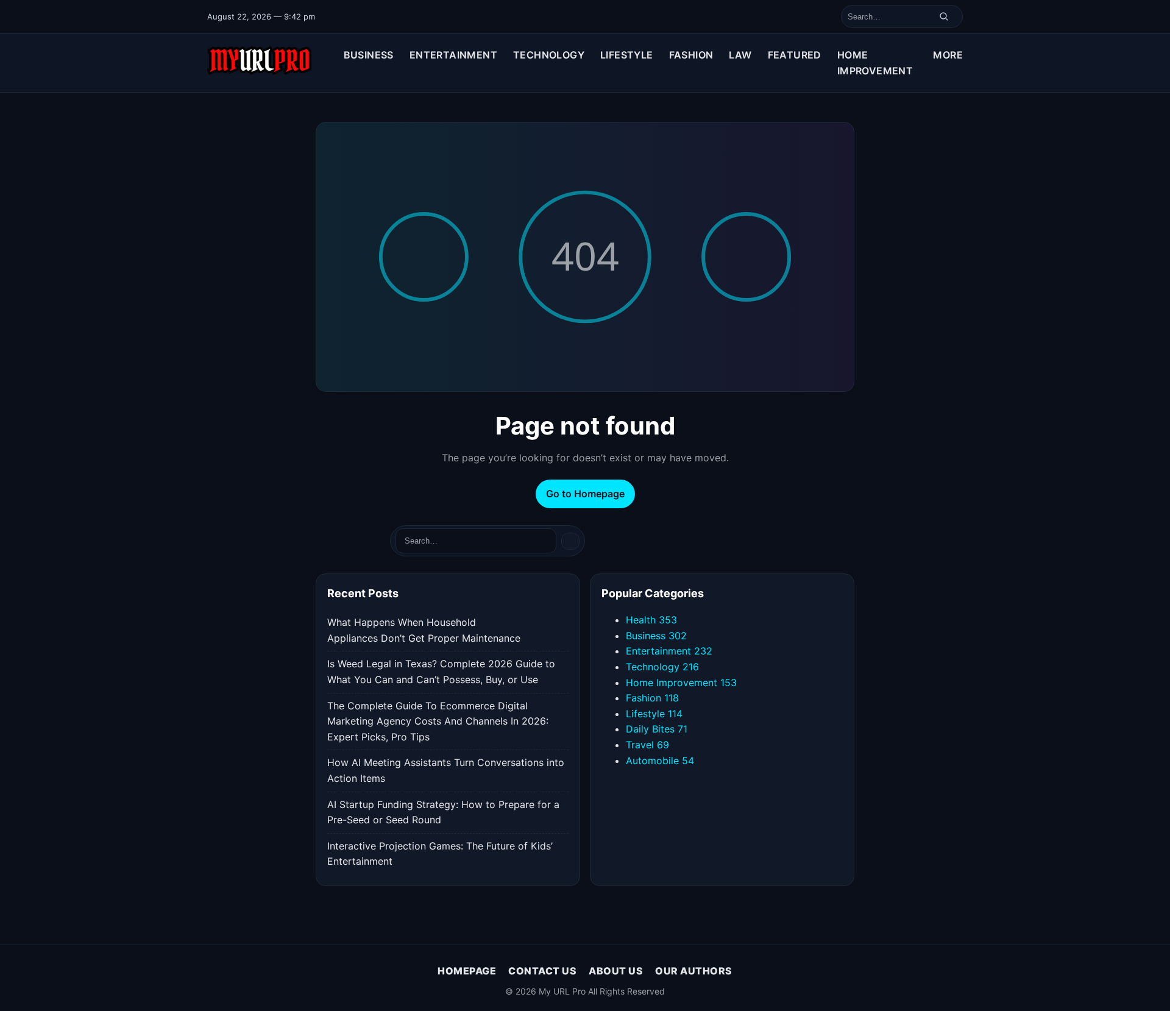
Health (651, 620)
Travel (647, 745)
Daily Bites (656, 729)
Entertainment (453, 55)
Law (740, 55)
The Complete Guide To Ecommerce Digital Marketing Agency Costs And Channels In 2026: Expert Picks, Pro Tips (437, 721)
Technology (548, 55)
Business (369, 55)
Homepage (467, 971)
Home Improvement (875, 63)
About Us (616, 971)
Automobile (660, 760)
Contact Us (542, 971)
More (948, 55)
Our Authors (693, 971)
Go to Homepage (585, 494)
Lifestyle (626, 55)
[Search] (943, 16)
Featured (794, 55)
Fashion (691, 55)
